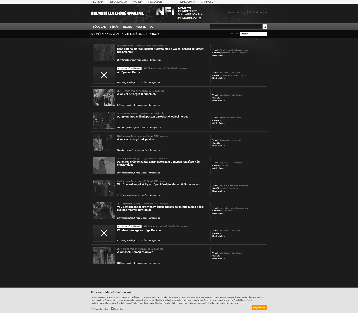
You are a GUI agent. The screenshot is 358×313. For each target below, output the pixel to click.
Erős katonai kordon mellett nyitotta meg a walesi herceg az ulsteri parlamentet (160, 50)
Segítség (241, 12)
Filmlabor (155, 1)
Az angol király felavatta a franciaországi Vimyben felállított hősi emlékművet (158, 163)
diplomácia (243, 185)
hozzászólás (142, 60)
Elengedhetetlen (100, 309)
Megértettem (259, 307)
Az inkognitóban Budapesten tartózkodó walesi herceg (153, 116)
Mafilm (137, 1)
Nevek (127, 26)
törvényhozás (242, 53)
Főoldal (99, 26)
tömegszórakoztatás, (229, 75)
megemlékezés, (226, 163)
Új (151, 26)
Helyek (141, 26)
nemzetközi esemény (239, 208)
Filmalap (97, 1)
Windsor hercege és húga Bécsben (139, 230)
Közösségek (255, 12)
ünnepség (238, 163)
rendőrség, (225, 188)
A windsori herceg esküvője (135, 251)
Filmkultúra (187, 1)
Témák (114, 26)
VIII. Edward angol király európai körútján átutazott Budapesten (158, 184)
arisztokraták (235, 118)
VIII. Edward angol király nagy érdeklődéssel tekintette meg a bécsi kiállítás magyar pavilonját (160, 208)
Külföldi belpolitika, (228, 50)
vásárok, (224, 211)
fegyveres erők (242, 50)
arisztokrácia (237, 72)
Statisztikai (118, 309)
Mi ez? (231, 12)
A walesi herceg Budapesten (135, 139)
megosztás (155, 60)
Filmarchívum (118, 1)
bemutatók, (224, 208)
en (266, 12)
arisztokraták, (225, 72)
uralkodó (242, 75)
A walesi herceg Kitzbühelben (136, 94)
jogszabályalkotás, (228, 53)
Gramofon (208, 1)
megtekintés (125, 60)
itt (224, 303)
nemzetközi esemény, (229, 185)
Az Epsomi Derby (128, 72)
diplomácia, (224, 118)
